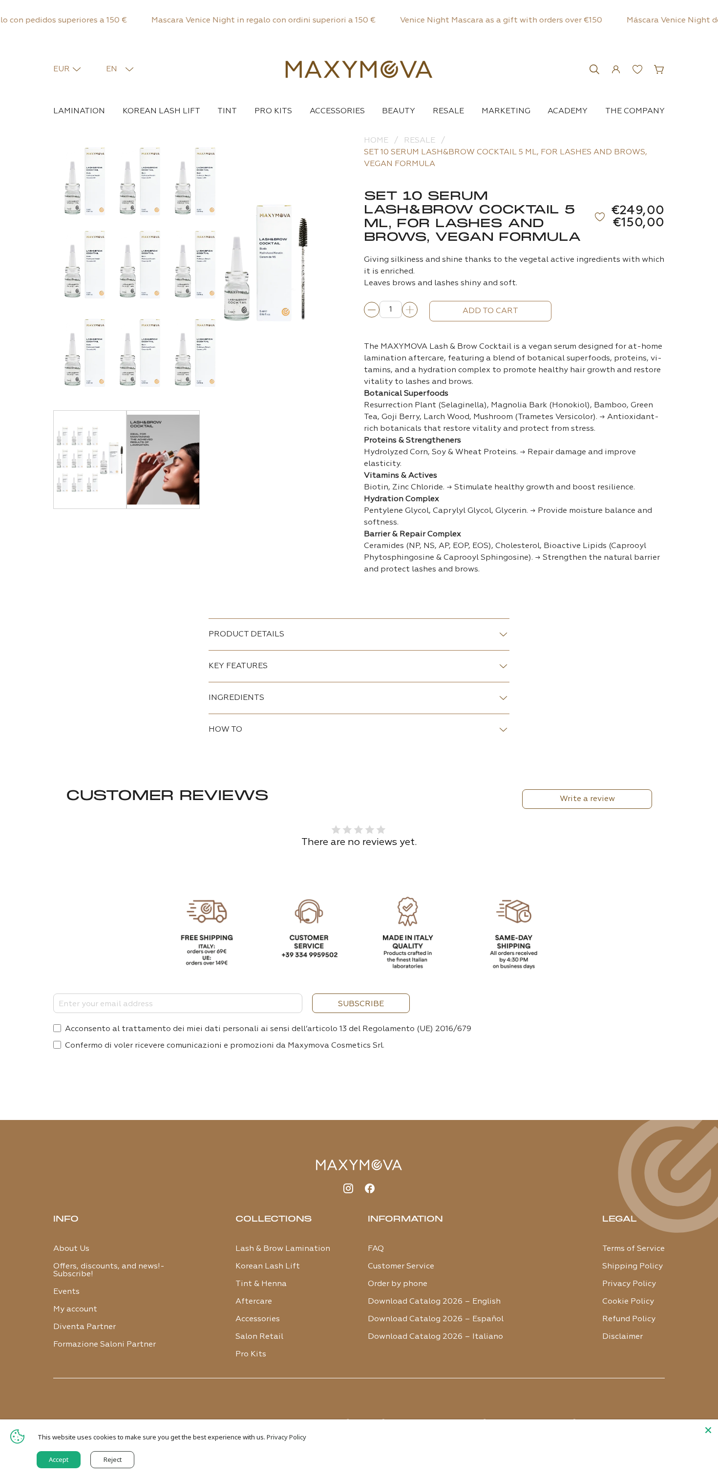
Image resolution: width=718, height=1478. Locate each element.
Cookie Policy (628, 1302)
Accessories (337, 111)
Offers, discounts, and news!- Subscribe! (109, 1270)
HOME (376, 141)
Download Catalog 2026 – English (434, 1302)
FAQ (376, 1249)
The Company (635, 111)
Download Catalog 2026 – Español (436, 1319)
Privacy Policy (629, 1284)
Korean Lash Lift (161, 111)
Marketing (506, 111)
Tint (227, 111)
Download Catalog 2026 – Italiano (435, 1337)
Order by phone (397, 1284)
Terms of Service (633, 1249)
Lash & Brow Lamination (282, 1249)
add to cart (490, 311)
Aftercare (253, 1302)
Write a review (587, 799)
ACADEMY (568, 111)
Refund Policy (628, 1319)
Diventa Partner (84, 1327)
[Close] (708, 1429)
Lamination (79, 111)
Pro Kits (273, 111)
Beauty (398, 111)
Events (66, 1292)
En (111, 69)
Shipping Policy (632, 1266)
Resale (448, 111)
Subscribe (361, 1004)
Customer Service (401, 1266)
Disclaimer (622, 1337)
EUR (61, 69)
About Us (71, 1249)
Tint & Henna (261, 1284)
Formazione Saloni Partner (104, 1345)
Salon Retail (259, 1337)
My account (75, 1309)
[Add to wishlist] (601, 216)
